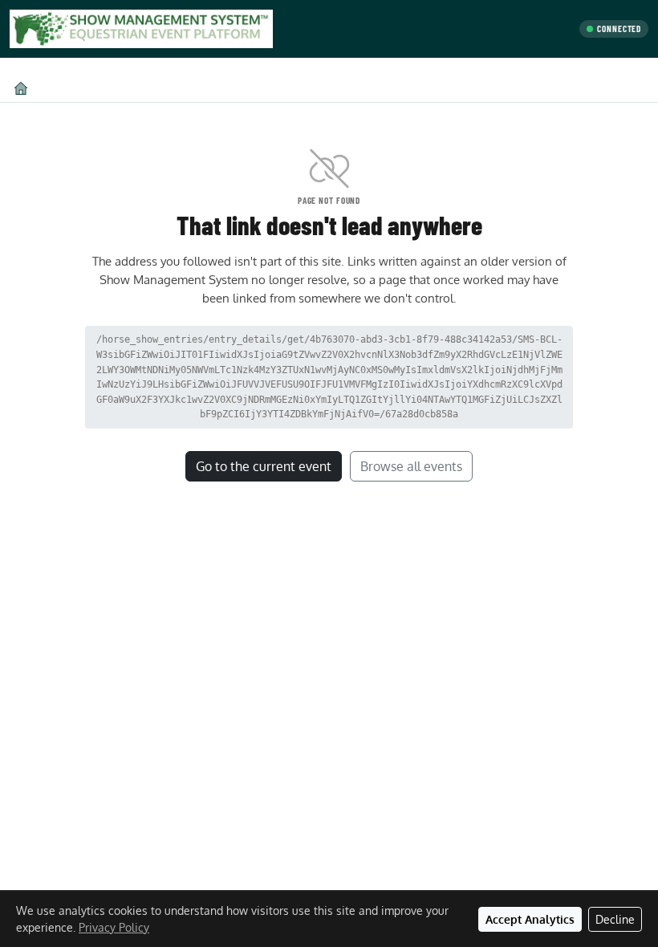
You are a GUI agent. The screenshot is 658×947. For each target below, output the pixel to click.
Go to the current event (263, 466)
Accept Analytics (530, 919)
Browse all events (411, 466)
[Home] (21, 88)
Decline (615, 919)
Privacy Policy (114, 927)
